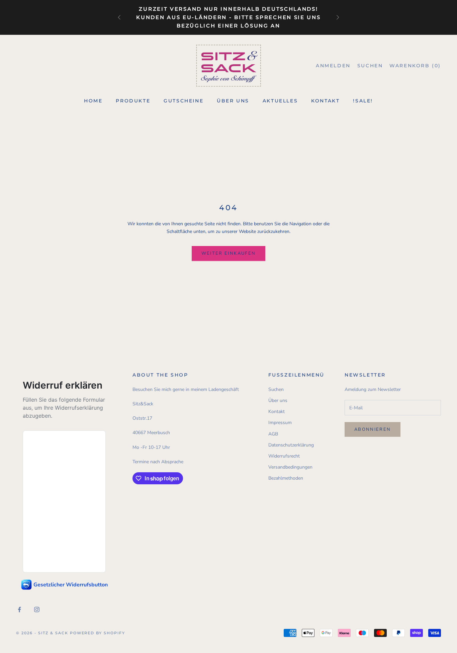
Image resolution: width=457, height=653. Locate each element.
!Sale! (363, 101)
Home (93, 101)
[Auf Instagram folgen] (36, 609)
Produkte (133, 101)
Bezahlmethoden (285, 478)
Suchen (276, 389)
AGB (273, 434)
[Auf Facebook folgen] (19, 609)
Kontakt (325, 101)
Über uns (233, 101)
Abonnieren (372, 429)
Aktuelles (280, 101)
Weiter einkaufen (228, 253)
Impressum (280, 422)
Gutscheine (183, 101)
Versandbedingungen (290, 467)
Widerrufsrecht (284, 456)
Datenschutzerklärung (291, 445)
